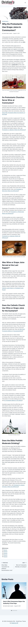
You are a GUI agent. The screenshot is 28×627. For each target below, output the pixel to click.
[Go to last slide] (4, 595)
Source (5, 550)
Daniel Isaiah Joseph (7, 33)
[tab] (11, 610)
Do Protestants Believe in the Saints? (13, 400)
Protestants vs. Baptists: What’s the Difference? (13, 129)
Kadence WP (14, 623)
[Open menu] (25, 3)
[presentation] (14, 590)
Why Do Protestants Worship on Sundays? (20, 564)
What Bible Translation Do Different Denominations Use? (7, 566)
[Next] (24, 595)
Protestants (5, 21)
